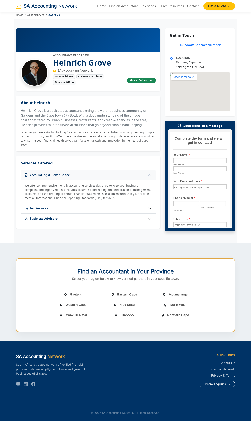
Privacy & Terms (223, 375)
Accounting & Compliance (49, 175)
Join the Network (222, 369)
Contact (193, 6)
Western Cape (35, 15)
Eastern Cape (127, 294)
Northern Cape (178, 315)
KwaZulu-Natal (76, 315)
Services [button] (149, 6)
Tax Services (38, 208)
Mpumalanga (178, 294)
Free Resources (172, 6)
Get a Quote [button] (217, 6)
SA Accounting (49, 6)
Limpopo (127, 315)
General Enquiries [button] (215, 384)
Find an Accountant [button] (123, 6)
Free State (127, 305)
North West (178, 305)
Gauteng (76, 294)
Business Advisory (43, 218)
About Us (228, 363)
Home (101, 6)
